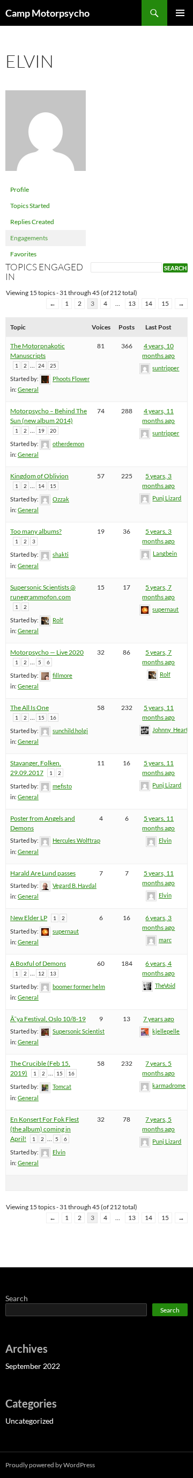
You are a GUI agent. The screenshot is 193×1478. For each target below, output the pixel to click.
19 (41, 430)
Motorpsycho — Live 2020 (47, 652)
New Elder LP (28, 918)
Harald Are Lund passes (43, 873)
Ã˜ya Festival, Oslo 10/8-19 (48, 1019)
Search (16, 1298)
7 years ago (158, 1019)
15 (165, 303)
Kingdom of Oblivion (39, 476)
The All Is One (29, 708)
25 (53, 365)
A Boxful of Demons (38, 963)
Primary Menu (180, 13)
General (28, 389)
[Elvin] (45, 135)
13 (132, 303)
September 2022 (32, 1366)
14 (148, 303)
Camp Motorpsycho (47, 13)
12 (41, 973)
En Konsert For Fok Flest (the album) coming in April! (44, 1129)
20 (53, 430)
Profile (19, 189)
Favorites (23, 254)
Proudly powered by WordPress (50, 1465)
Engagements (29, 238)
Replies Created (32, 222)
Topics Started (30, 206)
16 (53, 717)
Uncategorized (29, 1420)
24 (41, 365)
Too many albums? (36, 531)
